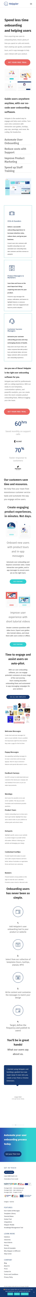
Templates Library (10, 1213)
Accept (10, 1294)
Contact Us (7, 1271)
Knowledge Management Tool (13, 1227)
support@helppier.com (10, 1176)
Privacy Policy (8, 1277)
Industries (7, 1240)
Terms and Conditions (11, 1274)
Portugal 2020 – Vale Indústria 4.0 (13, 1190)
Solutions (7, 1237)
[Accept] (34, 1292)
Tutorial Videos (9, 1216)
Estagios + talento (9, 1202)
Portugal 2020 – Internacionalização (14, 1188)
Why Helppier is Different (12, 1251)
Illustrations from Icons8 (11, 1179)
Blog (5, 1263)
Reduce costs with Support (15, 150)
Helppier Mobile (9, 1225)
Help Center (8, 1254)
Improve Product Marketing (14, 160)
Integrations (8, 1222)
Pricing (6, 1245)
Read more (25, 1294)
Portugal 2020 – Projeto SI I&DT (13, 1192)
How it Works (8, 1242)
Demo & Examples (10, 1248)
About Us (7, 1266)
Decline (17, 1294)
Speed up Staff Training (13, 169)
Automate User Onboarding (14, 141)
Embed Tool (8, 1219)
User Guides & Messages (12, 1211)
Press (6, 1269)
